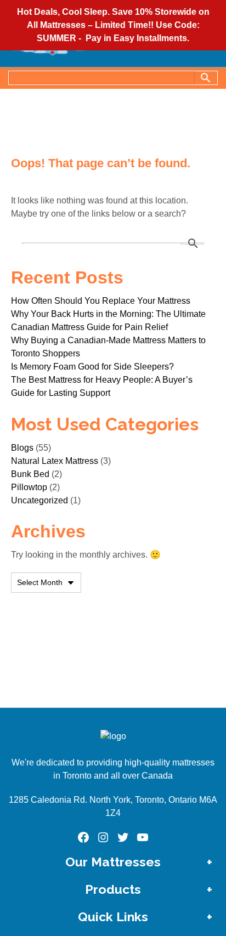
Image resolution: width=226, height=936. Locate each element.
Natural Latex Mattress (54, 461)
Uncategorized (39, 500)
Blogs (22, 447)
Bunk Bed (30, 474)
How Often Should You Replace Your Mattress (100, 300)
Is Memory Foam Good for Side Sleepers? (92, 366)
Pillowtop (29, 487)
